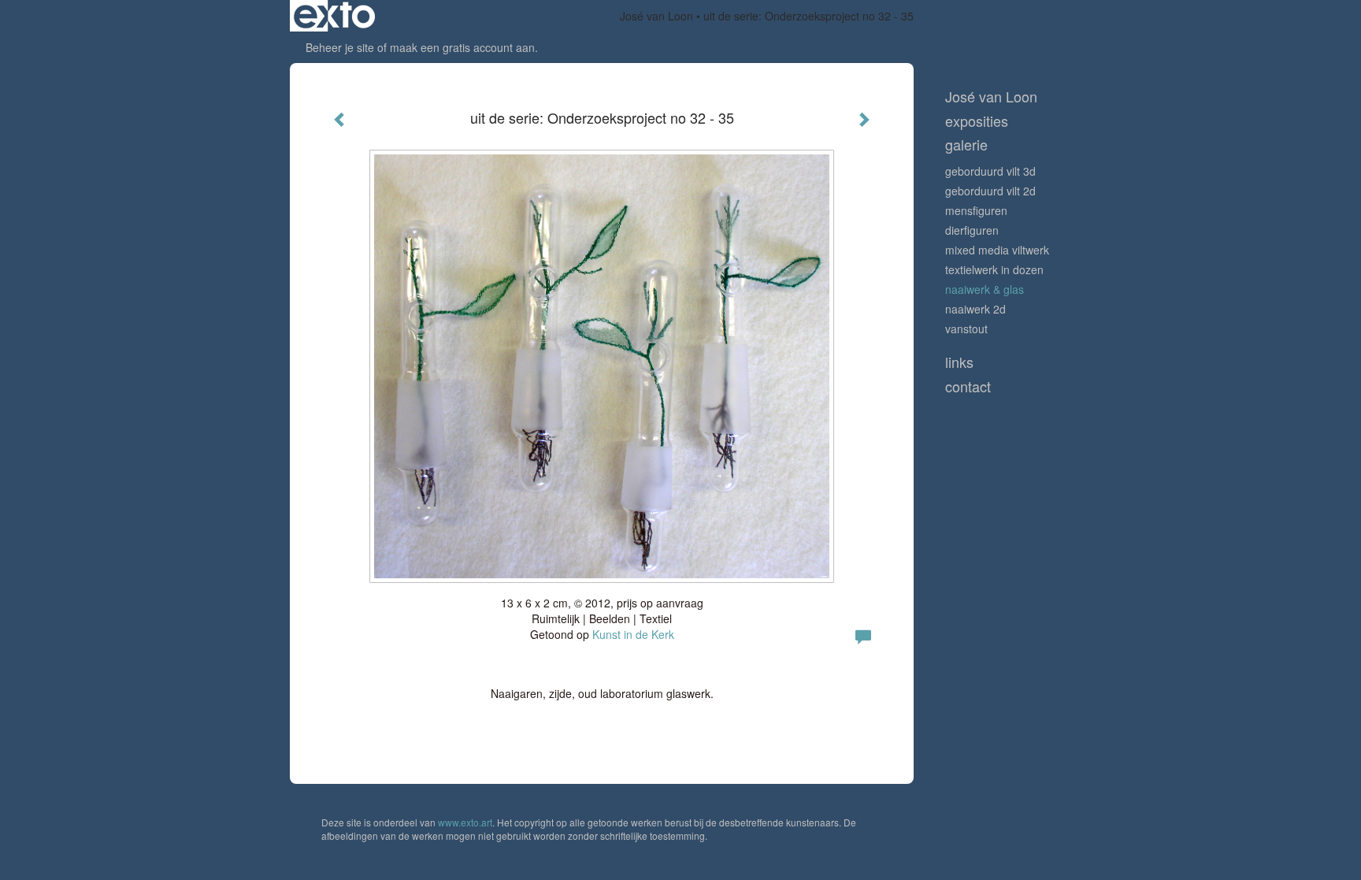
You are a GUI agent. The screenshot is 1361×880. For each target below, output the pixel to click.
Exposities (976, 121)
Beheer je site (340, 47)
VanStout (966, 328)
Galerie (966, 144)
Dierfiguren (972, 230)
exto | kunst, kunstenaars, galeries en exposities (334, 16)
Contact (968, 386)
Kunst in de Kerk (633, 634)
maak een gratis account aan (462, 47)
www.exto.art (465, 822)
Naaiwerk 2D (975, 309)
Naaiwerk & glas (984, 289)
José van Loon (656, 16)
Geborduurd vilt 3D (990, 171)
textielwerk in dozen (994, 269)
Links (959, 362)
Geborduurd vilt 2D (990, 191)
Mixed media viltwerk (997, 250)
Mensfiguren (976, 210)
